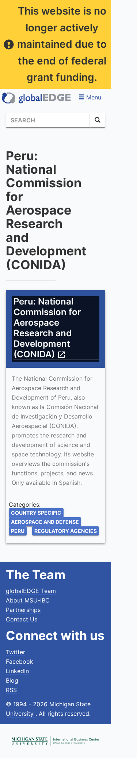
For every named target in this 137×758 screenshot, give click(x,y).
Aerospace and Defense (45, 522)
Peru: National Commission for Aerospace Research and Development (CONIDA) (47, 328)
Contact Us (21, 619)
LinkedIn (17, 671)
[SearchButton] (97, 120)
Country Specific (36, 513)
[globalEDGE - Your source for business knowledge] (36, 98)
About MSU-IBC (28, 600)
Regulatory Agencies (65, 531)
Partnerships (23, 609)
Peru (17, 531)
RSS (11, 690)
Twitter (15, 652)
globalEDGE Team (31, 590)
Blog (12, 680)
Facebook (19, 661)
